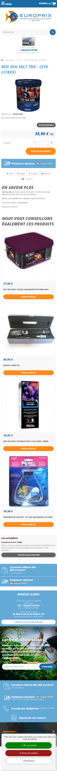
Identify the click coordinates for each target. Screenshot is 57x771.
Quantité (7, 142)
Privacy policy (28, 766)
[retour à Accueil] (3, 60)
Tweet (10, 173)
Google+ (34, 173)
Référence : (7, 114)
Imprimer (29, 179)
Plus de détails (46, 125)
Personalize (29, 761)
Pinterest (47, 173)
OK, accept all (29, 745)
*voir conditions (16, 573)
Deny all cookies (29, 753)
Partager (21, 173)
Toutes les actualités (28, 555)
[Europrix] (28, 17)
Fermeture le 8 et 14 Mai (11, 542)
